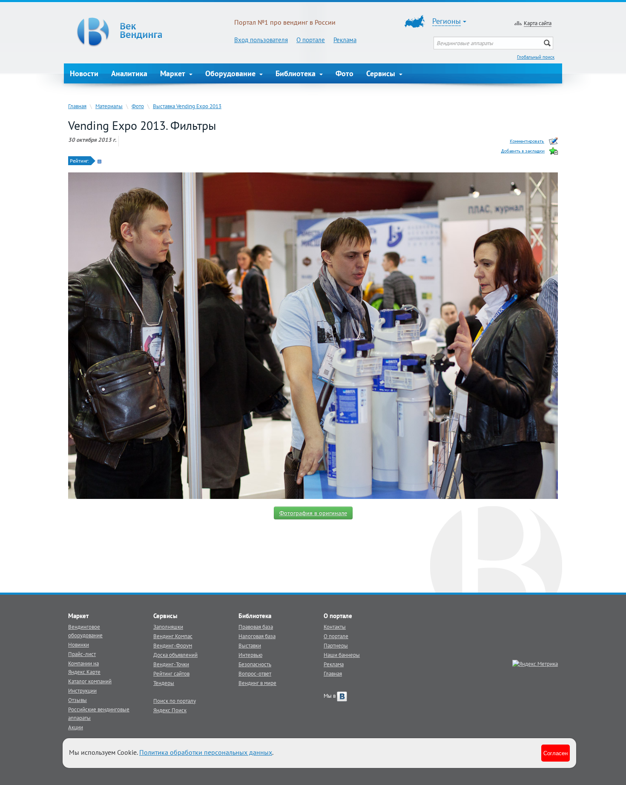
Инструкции (82, 690)
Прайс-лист (82, 654)
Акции (75, 727)
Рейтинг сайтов (171, 673)
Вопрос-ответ (254, 673)
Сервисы (381, 73)
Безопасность (254, 664)
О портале (310, 40)
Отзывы (77, 700)
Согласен (555, 753)
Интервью (250, 655)
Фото (344, 73)
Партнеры (336, 645)
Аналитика (129, 73)
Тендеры (163, 683)
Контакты (335, 626)
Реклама (344, 40)
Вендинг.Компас (172, 636)
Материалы (109, 106)
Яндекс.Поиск (170, 710)
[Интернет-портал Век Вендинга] (149, 32)
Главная (77, 106)
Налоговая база (257, 636)
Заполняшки (168, 626)
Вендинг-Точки (171, 664)
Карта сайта (537, 23)
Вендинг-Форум (172, 645)
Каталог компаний (90, 681)
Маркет (173, 73)
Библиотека (297, 73)
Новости (84, 73)
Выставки (249, 645)
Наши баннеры (342, 655)
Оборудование (231, 73)
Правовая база (255, 626)
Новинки (78, 644)
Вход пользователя (261, 40)
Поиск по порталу (174, 701)
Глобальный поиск (535, 57)
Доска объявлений (175, 655)
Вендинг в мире (257, 683)
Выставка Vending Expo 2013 (187, 106)
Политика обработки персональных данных (205, 752)
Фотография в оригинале (313, 513)
